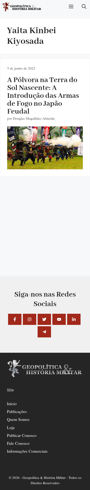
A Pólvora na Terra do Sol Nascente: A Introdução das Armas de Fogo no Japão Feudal (43, 95)
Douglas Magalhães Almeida (34, 118)
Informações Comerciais (27, 451)
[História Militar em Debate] (22, 7)
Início (12, 403)
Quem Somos (18, 419)
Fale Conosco (18, 443)
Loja (11, 427)
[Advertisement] (45, 231)
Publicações (17, 411)
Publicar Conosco (21, 435)
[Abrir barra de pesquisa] (84, 7)
